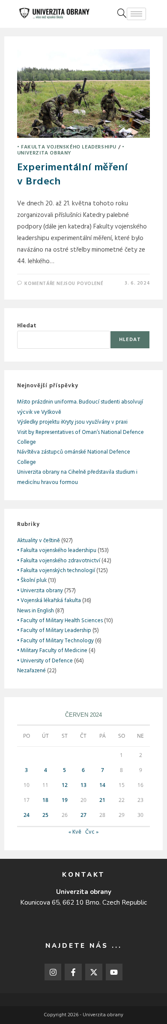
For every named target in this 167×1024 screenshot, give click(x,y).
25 (45, 815)
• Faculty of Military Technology (55, 640)
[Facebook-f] (73, 972)
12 (65, 785)
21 (102, 800)
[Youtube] (114, 972)
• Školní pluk (32, 580)
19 (65, 800)
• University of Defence (45, 660)
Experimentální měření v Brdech (72, 175)
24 (27, 815)
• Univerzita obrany (71, 150)
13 (83, 785)
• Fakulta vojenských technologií (56, 570)
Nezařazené (31, 670)
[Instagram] (53, 972)
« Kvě (75, 832)
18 (45, 800)
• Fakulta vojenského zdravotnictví (58, 560)
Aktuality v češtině (38, 540)
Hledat (26, 325)
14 (102, 785)
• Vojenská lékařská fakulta (49, 600)
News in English (35, 610)
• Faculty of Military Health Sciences (60, 620)
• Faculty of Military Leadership (54, 630)
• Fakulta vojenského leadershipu (66, 147)
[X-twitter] (93, 972)
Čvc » (91, 832)
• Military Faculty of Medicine (52, 650)
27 (83, 815)
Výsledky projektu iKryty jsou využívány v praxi (72, 422)
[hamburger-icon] (136, 14)
